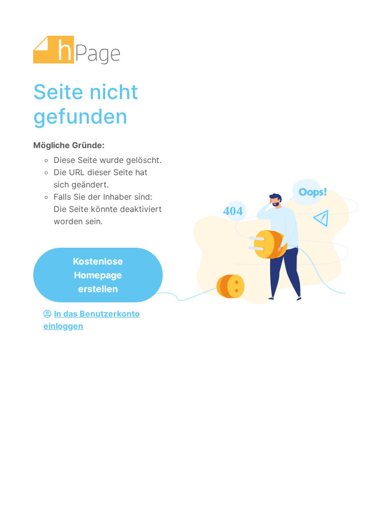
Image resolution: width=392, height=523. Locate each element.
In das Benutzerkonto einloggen (91, 319)
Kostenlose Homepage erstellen (98, 275)
